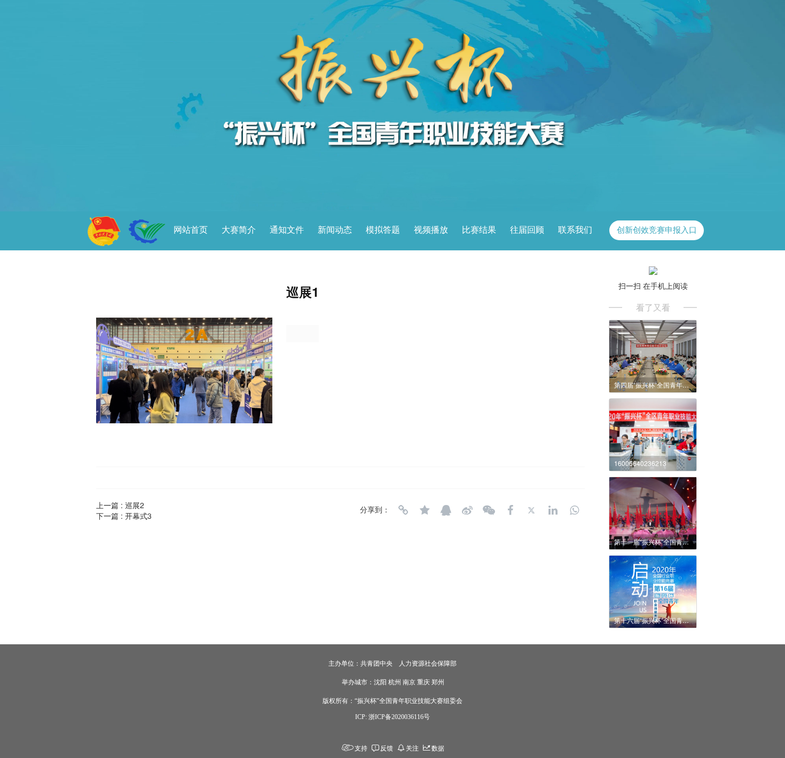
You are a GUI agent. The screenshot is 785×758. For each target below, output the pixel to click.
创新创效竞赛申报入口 (657, 230)
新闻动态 (335, 229)
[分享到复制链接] (403, 510)
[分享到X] (531, 510)
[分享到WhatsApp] (574, 510)
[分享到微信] (488, 510)
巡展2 (134, 505)
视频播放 (431, 229)
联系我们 (575, 229)
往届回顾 (527, 229)
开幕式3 (138, 515)
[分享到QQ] (445, 510)
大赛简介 (239, 229)
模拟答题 (383, 229)
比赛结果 (479, 229)
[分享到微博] (467, 510)
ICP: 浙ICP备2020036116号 (392, 717)
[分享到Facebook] (510, 510)
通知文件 (287, 229)
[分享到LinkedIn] (552, 510)
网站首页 (191, 229)
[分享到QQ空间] (424, 510)
